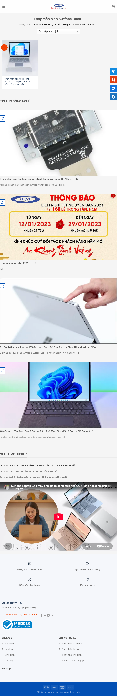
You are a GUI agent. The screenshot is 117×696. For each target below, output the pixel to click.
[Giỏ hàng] (113, 6)
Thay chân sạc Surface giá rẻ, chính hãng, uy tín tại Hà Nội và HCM (39, 178)
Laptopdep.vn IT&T (12, 602)
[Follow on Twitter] (45, 615)
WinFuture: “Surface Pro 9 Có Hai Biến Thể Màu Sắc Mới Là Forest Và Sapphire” (47, 431)
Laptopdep (75, 692)
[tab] (58, 465)
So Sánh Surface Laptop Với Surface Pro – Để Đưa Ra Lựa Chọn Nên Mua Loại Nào (48, 347)
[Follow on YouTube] (52, 615)
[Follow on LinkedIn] (48, 615)
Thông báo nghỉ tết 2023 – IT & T (19, 263)
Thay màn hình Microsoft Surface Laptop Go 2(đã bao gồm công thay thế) (18, 81)
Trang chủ (24, 24)
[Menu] (4, 6)
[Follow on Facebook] (41, 615)
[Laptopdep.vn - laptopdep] (58, 6)
